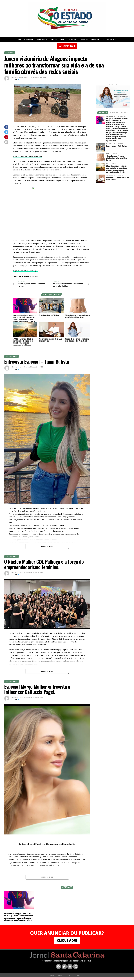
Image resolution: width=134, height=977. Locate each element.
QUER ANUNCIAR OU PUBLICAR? (67, 933)
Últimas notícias (42, 40)
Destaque (34, 276)
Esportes (84, 40)
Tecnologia (72, 40)
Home (19, 40)
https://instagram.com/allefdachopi (27, 156)
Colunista (110, 40)
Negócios (54, 40)
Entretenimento (96, 40)
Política (62, 40)
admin (15, 79)
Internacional (29, 40)
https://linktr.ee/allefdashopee (25, 270)
